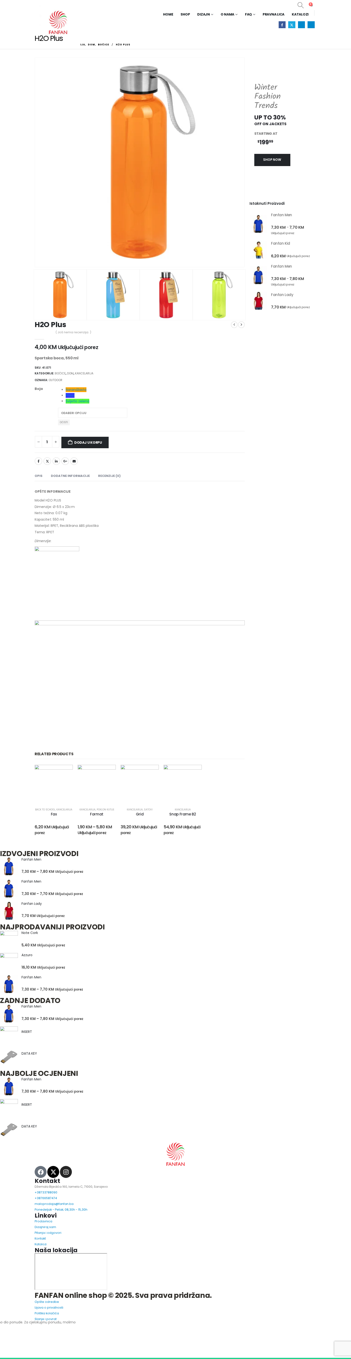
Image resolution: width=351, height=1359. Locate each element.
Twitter (47, 461)
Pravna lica (273, 14)
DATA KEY (29, 1053)
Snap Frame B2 (182, 814)
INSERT (26, 1031)
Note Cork (29, 932)
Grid (140, 814)
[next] (241, 324)
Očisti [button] (64, 422)
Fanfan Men (31, 859)
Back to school (45, 809)
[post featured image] (9, 866)
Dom (70, 373)
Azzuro (26, 955)
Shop (185, 14)
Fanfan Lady (31, 903)
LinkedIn (56, 461)
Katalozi (300, 14)
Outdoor (55, 380)
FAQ (248, 14)
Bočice (60, 373)
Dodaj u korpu (88, 442)
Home (168, 14)
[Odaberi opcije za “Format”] (102, 784)
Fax (54, 814)
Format (96, 814)
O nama (227, 14)
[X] (291, 24)
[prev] (234, 324)
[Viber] (311, 24)
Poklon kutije (105, 809)
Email (74, 461)
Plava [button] (70, 395)
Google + (65, 461)
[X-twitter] (53, 1172)
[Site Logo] (57, 23)
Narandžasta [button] (76, 389)
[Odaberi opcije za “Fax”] (59, 784)
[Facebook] (282, 24)
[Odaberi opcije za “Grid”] (145, 784)
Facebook (38, 461)
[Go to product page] (258, 224)
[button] (300, 5)
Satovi (148, 809)
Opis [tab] (39, 476)
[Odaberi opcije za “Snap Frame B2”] (188, 784)
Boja (39, 388)
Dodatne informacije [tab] (70, 476)
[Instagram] (301, 24)
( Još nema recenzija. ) (73, 332)
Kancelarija (84, 373)
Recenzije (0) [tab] (109, 476)
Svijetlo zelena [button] (77, 401)
